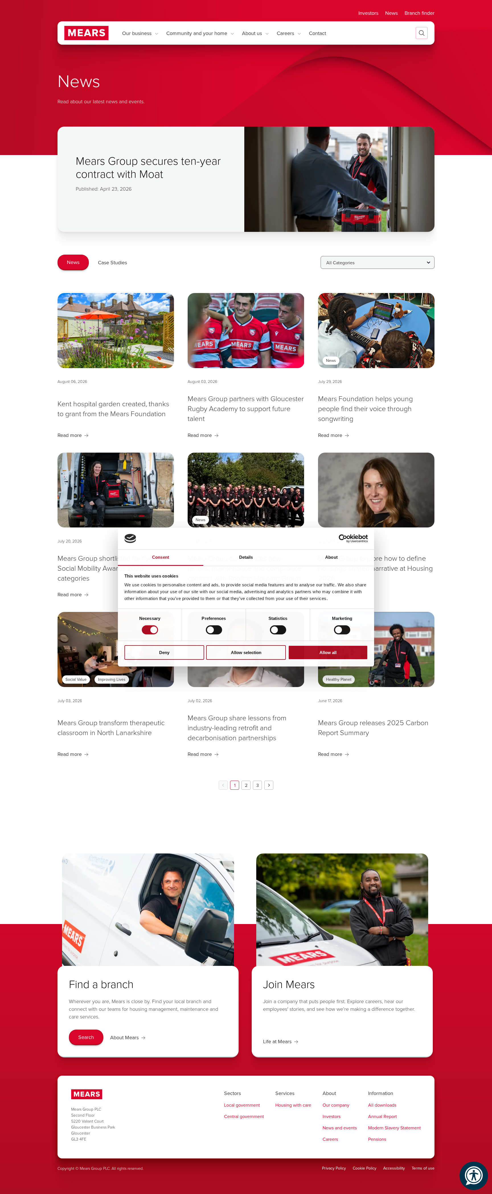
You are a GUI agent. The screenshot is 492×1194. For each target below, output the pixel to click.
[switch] (214, 629)
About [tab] (331, 557)
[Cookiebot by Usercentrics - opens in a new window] (343, 538)
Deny (164, 652)
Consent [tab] (160, 557)
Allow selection (246, 652)
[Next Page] (268, 785)
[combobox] (377, 262)
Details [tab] (246, 557)
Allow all (328, 652)
